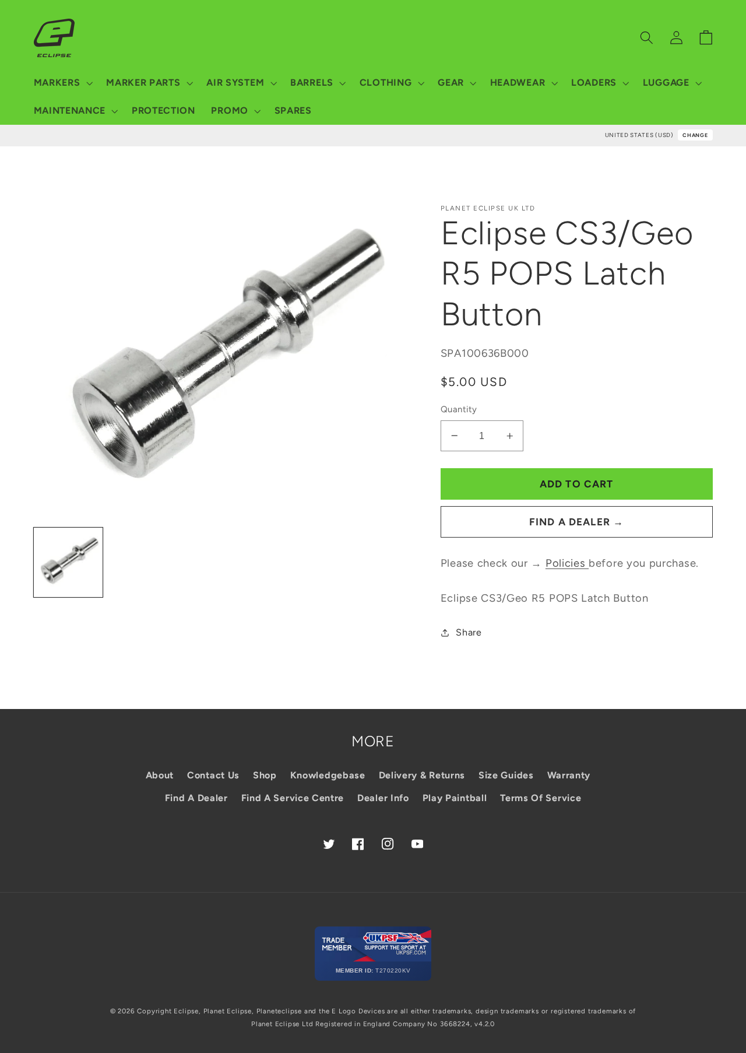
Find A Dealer (196, 797)
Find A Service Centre (292, 797)
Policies (567, 563)
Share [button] (468, 632)
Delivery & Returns (422, 775)
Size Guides (506, 775)
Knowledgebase (327, 775)
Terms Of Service (540, 797)
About (160, 775)
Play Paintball (455, 797)
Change (695, 135)
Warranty (569, 775)
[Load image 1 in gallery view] (68, 562)
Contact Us (213, 775)
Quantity (459, 409)
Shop (265, 775)
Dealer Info (383, 797)
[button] (62, 83)
